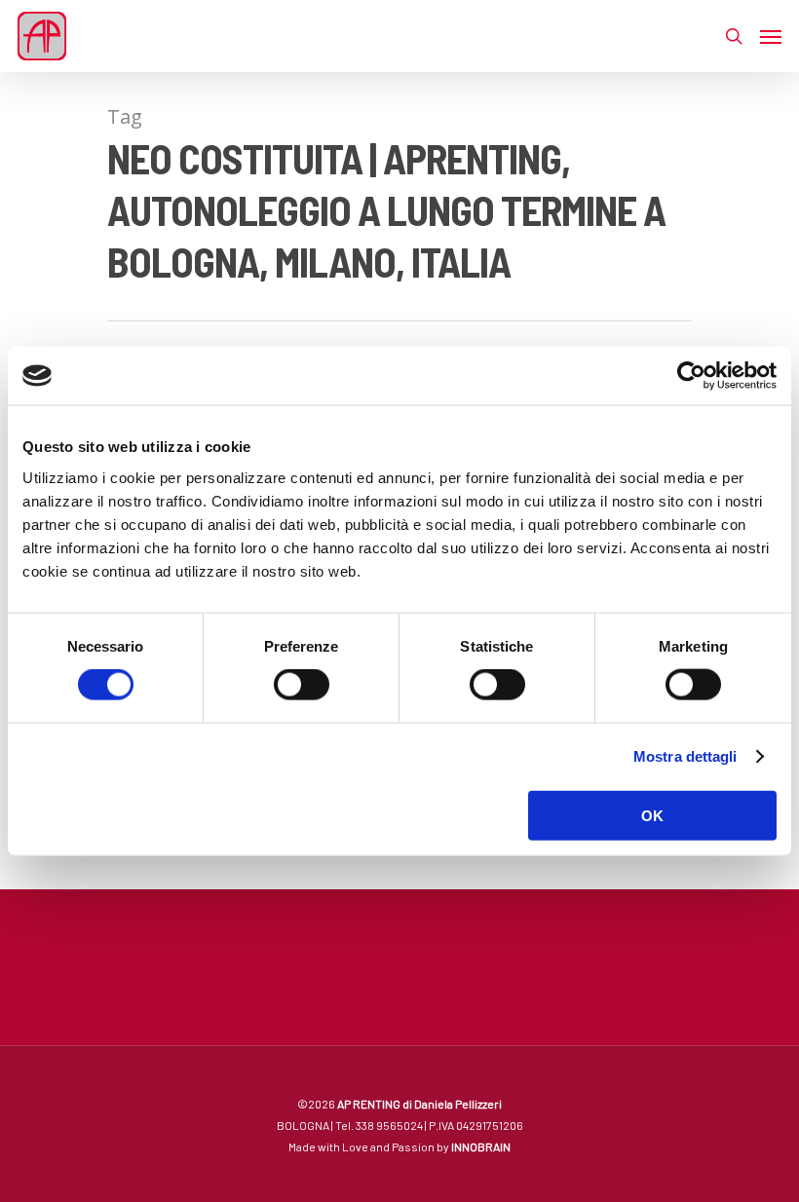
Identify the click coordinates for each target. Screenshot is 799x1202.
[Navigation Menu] (770, 36)
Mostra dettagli (685, 756)
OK (652, 815)
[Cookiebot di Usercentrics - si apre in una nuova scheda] (691, 376)
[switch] (301, 684)
